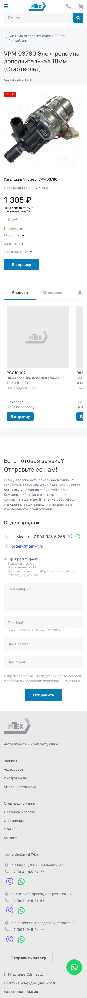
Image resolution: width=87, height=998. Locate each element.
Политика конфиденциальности (30, 983)
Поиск (78, 18)
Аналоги (20, 292)
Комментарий (19, 589)
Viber (70, 536)
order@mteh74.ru (27, 546)
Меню (6, 6)
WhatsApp (77, 536)
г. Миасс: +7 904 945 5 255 (39, 536)
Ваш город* (17, 662)
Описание (53, 292)
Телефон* (15, 622)
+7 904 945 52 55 (68, 6)
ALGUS (32, 992)
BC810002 (16, 372)
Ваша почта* (18, 644)
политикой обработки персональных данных (43, 681)
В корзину (21, 264)
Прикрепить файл (23, 559)
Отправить (43, 695)
